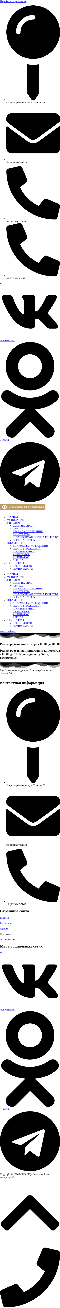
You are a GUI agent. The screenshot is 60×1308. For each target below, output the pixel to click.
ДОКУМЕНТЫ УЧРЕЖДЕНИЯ (30, 545)
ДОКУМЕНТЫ (14, 543)
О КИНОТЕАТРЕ (16, 563)
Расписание (6, 923)
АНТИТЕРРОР (21, 554)
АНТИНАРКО (21, 557)
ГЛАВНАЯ (12, 517)
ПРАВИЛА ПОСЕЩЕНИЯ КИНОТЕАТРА (28, 533)
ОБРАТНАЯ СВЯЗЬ (24, 540)
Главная (4, 917)
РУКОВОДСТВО (22, 566)
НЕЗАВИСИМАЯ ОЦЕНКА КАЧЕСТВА (36, 537)
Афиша (4, 928)
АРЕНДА (18, 560)
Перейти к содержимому (13, 1)
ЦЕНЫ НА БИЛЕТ (23, 525)
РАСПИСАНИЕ (15, 520)
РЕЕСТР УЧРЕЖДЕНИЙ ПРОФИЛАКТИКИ (27, 550)
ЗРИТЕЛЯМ (13, 522)
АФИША (18, 528)
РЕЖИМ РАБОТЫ (23, 568)
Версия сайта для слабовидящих (25, 506)
